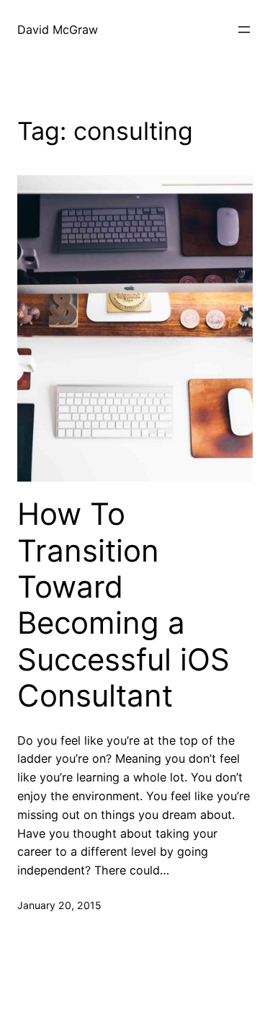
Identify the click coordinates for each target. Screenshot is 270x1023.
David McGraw (57, 29)
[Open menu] (244, 29)
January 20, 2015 (59, 905)
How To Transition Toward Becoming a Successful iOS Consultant (123, 605)
